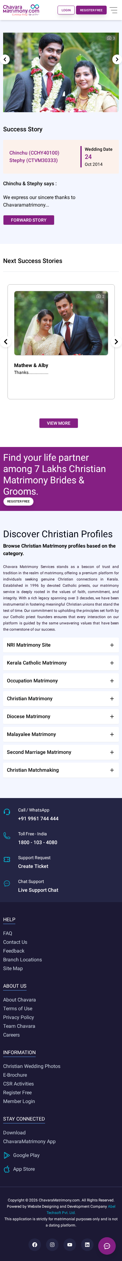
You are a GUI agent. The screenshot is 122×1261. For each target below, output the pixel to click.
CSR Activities (18, 1084)
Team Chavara (19, 1026)
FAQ (7, 933)
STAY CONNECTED (24, 1119)
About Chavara (19, 1000)
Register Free (17, 1092)
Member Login (19, 1101)
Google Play (26, 1155)
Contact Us (15, 942)
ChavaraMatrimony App (29, 1141)
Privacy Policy (18, 1017)
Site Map (13, 968)
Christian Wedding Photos (31, 1066)
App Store (24, 1169)
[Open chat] (107, 1246)
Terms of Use (17, 1008)
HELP (9, 919)
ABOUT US (15, 986)
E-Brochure (15, 1075)
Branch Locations (22, 960)
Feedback (13, 951)
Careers (11, 1035)
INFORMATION (19, 1052)
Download (14, 1133)
